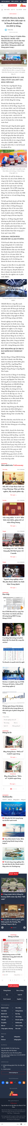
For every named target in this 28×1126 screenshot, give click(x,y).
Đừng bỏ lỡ (6, 733)
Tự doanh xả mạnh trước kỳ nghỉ (13, 662)
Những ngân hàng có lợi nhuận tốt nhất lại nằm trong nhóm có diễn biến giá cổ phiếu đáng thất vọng (13, 709)
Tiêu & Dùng (14, 1)
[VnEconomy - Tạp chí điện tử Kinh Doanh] (13, 983)
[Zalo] (19, 1080)
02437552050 (6, 1067)
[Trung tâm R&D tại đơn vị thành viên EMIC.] (13, 280)
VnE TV (25, 1)
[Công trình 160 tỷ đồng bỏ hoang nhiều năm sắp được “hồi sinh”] (13, 884)
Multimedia (7, 796)
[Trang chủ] (2, 10)
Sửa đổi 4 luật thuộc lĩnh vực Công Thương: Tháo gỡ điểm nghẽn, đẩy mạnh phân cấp (13, 489)
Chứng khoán (5, 1)
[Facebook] (2, 1080)
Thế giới (4, 531)
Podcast (10, 799)
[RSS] (23, 1080)
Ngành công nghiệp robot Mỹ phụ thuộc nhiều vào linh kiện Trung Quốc (13, 582)
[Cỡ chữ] (18, 1124)
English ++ (20, 997)
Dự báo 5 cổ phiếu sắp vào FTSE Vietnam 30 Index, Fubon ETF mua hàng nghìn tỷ (13, 684)
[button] (11, 788)
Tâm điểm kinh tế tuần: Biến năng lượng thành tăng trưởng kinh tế (13, 841)
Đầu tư (13, 9)
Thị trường (4, 469)
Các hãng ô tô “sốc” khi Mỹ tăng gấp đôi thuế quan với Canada (13, 551)
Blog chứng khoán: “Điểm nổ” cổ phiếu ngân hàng (12, 778)
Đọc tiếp (5, 594)
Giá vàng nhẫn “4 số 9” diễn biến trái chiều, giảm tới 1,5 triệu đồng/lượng (13, 520)
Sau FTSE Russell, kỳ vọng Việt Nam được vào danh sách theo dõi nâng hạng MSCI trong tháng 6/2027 (13, 615)
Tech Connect (7, 997)
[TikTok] (15, 1080)
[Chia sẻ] (25, 1124)
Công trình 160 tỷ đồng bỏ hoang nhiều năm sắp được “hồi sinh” (13, 896)
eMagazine (24, 799)
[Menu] (2, 1124)
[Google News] (21, 1124)
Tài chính (19, 9)
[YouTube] (11, 1080)
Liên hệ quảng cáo (13, 1070)
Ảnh (2, 1035)
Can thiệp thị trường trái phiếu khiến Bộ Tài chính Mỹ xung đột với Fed (13, 640)
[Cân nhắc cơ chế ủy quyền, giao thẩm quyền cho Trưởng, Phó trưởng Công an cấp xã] (12, 910)
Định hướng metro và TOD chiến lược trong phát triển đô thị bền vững (11, 955)
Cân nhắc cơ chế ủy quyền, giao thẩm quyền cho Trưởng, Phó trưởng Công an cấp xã (11, 921)
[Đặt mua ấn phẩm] (23, 5)
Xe (20, 1)
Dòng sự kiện (13, 935)
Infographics (16, 799)
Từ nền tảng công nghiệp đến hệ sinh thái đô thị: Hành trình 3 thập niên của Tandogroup (13, 864)
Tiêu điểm (7, 9)
